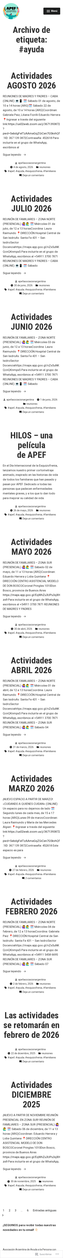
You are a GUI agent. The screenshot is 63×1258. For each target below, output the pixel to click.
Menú (52, 11)
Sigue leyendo (12, 155)
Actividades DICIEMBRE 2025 (31, 1094)
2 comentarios (33, 878)
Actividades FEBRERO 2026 (31, 906)
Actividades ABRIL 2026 (31, 665)
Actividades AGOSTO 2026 (31, 81)
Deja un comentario (33, 175)
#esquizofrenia (33, 171)
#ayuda (20, 171)
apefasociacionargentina (32, 163)
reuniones (44, 167)
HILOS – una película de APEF (31, 445)
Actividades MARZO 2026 (31, 784)
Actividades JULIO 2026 (31, 204)
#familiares (49, 171)
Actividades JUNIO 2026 (31, 322)
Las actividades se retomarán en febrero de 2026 (31, 1025)
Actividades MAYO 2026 (31, 547)
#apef (11, 171)
